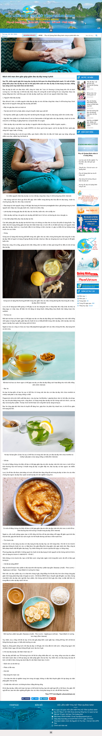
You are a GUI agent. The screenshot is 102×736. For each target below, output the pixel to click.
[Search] (96, 35)
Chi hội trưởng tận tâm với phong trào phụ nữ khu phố (92, 113)
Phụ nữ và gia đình (17, 41)
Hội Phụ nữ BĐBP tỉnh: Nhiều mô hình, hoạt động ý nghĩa (92, 123)
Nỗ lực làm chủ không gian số (91, 94)
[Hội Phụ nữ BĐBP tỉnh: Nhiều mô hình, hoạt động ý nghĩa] (81, 124)
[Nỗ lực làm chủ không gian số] (81, 95)
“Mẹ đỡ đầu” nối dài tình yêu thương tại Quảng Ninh (92, 84)
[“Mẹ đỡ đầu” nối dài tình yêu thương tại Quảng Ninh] (81, 85)
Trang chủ (5, 41)
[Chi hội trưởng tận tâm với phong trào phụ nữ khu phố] (81, 114)
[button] (51, 30)
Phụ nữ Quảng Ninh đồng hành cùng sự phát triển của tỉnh (59, 35)
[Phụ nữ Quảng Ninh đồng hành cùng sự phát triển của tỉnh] (81, 104)
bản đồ (39, 705)
